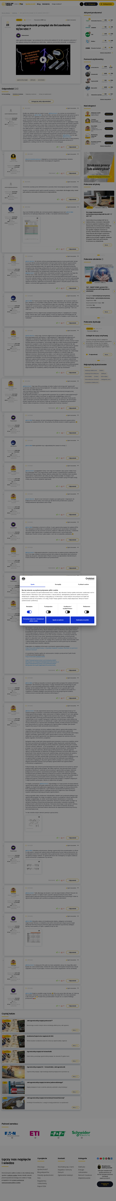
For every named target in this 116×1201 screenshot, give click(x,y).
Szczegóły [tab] (58, 584)
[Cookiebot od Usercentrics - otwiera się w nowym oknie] (86, 579)
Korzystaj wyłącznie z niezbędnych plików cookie (33, 620)
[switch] (48, 612)
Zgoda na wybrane (58, 620)
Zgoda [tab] (32, 584)
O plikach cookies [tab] (83, 584)
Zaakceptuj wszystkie (82, 620)
